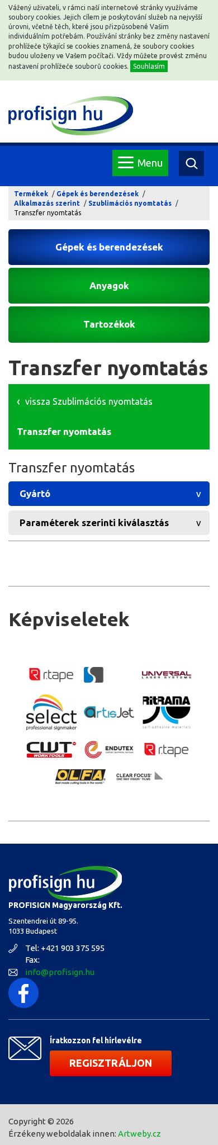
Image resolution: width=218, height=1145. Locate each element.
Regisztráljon (110, 1062)
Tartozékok (109, 324)
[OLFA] (80, 777)
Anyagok (109, 285)
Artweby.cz (139, 1133)
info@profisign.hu (59, 972)
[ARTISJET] (109, 712)
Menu (150, 162)
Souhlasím (149, 66)
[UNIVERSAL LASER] (167, 675)
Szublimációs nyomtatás (130, 203)
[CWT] (51, 750)
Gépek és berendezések (97, 193)
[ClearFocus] (138, 777)
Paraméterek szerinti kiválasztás (94, 522)
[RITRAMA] (167, 712)
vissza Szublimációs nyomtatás (89, 401)
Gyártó (35, 493)
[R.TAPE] (51, 675)
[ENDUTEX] (109, 749)
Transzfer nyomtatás (64, 431)
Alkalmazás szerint (47, 203)
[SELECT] (51, 712)
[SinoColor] (109, 674)
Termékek (31, 193)
